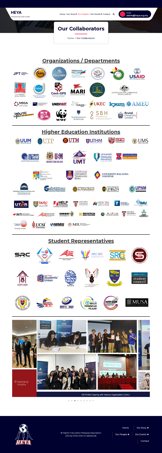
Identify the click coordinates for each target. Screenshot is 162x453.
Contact (106, 14)
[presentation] (14, 361)
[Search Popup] (114, 14)
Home (62, 14)
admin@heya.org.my (137, 15)
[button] (68, 400)
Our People (83, 14)
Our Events (95, 14)
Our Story (70, 14)
